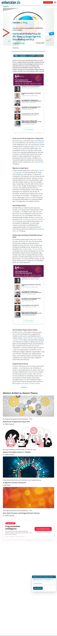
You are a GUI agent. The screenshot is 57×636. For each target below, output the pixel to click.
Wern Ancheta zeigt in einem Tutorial (30, 249)
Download (38, 162)
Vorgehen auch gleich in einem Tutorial (27, 383)
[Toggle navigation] (11, 2)
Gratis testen (48, 2)
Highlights (6, 6)
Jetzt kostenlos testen (43, 529)
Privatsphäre (40, 143)
